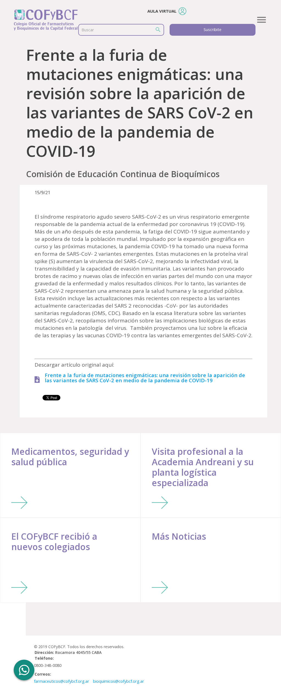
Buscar (88, 29)
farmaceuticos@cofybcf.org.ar (61, 681)
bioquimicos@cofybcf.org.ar (118, 681)
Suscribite (212, 29)
